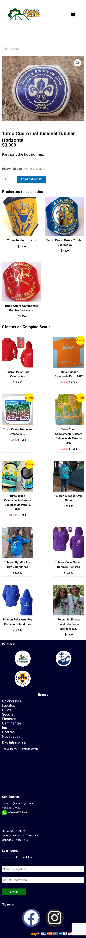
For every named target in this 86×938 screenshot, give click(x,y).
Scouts (8, 714)
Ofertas (8, 732)
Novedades (11, 736)
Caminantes (12, 723)
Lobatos (8, 705)
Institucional (12, 728)
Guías (6, 710)
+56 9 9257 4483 (17, 812)
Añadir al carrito (31, 179)
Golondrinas (11, 701)
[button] (73, 14)
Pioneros (9, 719)
